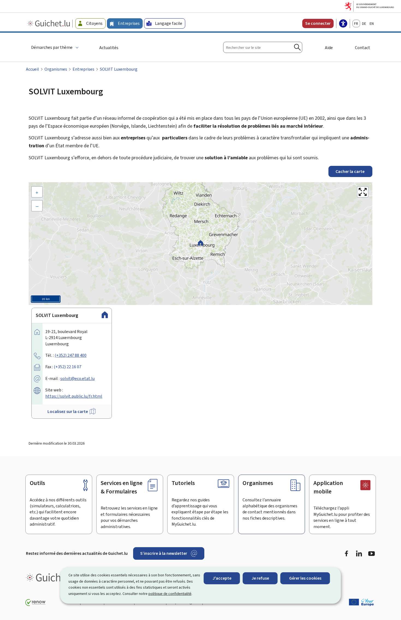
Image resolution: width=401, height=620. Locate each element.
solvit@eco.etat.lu (77, 378)
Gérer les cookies (305, 578)
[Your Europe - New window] (361, 602)
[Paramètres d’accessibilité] (343, 24)
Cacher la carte (350, 171)
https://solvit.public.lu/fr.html (73, 396)
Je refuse (260, 578)
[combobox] (262, 47)
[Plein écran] (362, 191)
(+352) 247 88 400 (70, 355)
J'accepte (222, 578)
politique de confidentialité (169, 593)
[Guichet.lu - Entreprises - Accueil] (49, 23)
